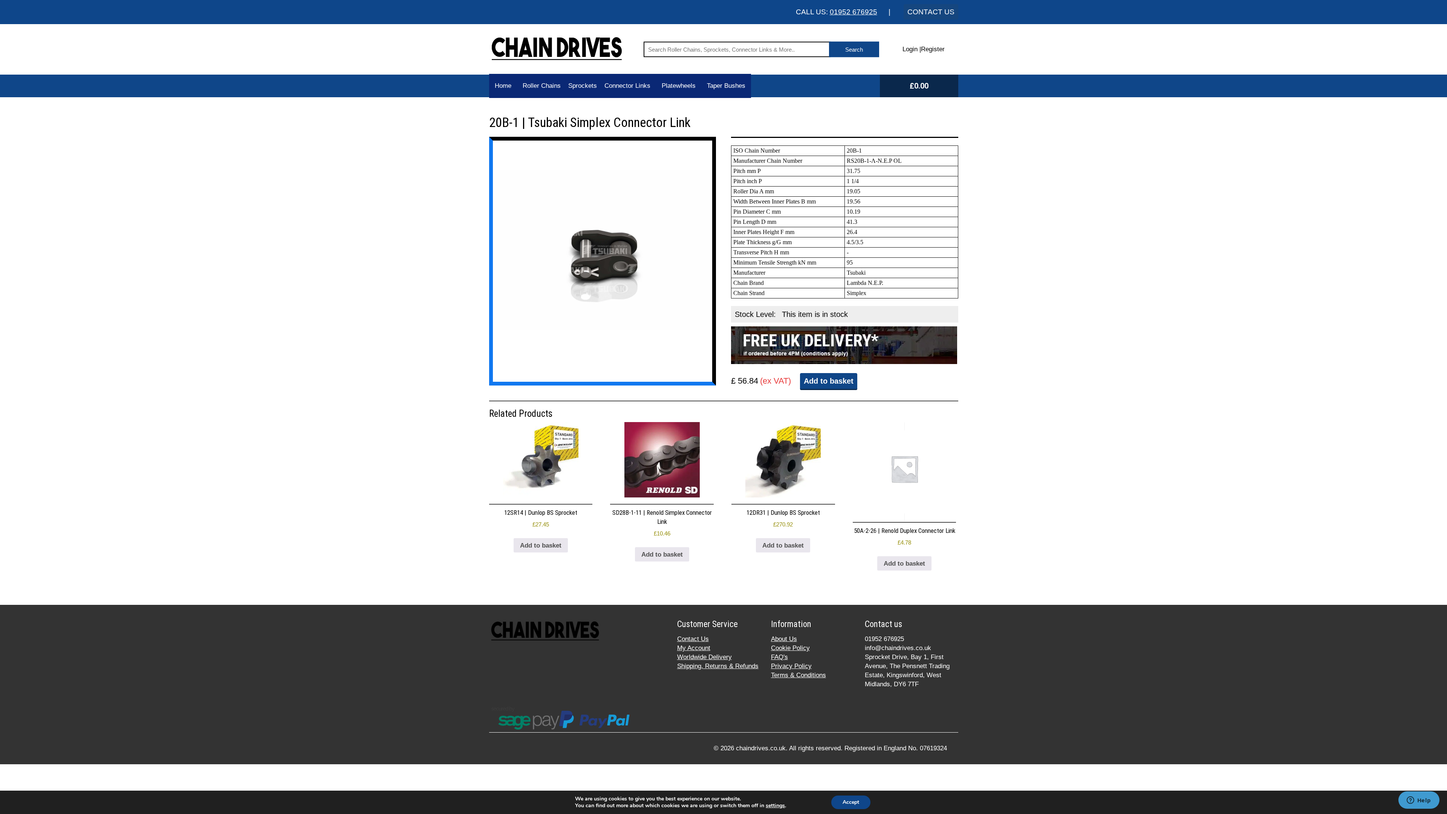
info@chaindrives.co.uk (898, 648)
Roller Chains (542, 85)
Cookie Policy (790, 648)
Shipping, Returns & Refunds (718, 666)
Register (933, 49)
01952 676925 (853, 12)
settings (775, 805)
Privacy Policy (791, 666)
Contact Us (693, 639)
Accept (851, 802)
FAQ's (779, 657)
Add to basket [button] (540, 545)
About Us (784, 639)
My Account (693, 648)
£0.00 (919, 85)
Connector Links (627, 85)
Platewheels (679, 85)
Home (503, 85)
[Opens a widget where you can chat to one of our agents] (1418, 800)
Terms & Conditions (798, 675)
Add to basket (829, 381)
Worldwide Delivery (704, 657)
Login (910, 49)
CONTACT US (930, 12)
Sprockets (582, 85)
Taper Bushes (726, 85)
